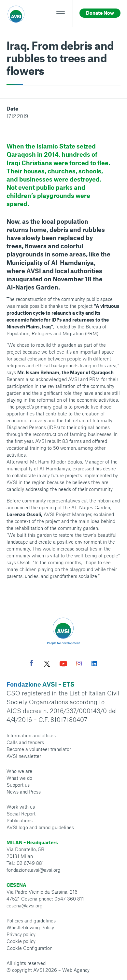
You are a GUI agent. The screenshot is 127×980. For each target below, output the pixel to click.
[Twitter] (47, 664)
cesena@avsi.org (25, 905)
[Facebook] (31, 664)
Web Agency (76, 970)
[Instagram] (79, 664)
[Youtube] (63, 664)
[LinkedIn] (94, 664)
